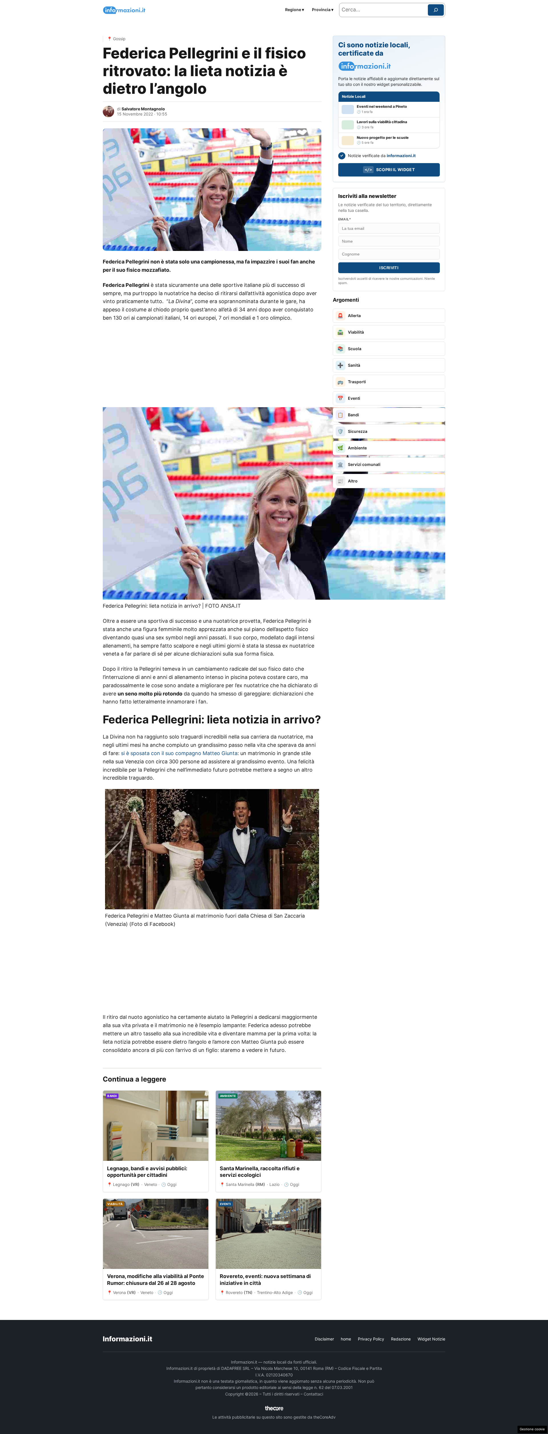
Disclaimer (324, 1338)
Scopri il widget (390, 169)
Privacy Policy (371, 1338)
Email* (344, 219)
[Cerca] (436, 10)
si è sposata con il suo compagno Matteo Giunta (179, 753)
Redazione (401, 1338)
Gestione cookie (532, 1429)
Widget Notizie (431, 1338)
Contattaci (313, 1394)
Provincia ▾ (322, 9)
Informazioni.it (127, 1339)
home (346, 1338)
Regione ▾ (294, 9)
